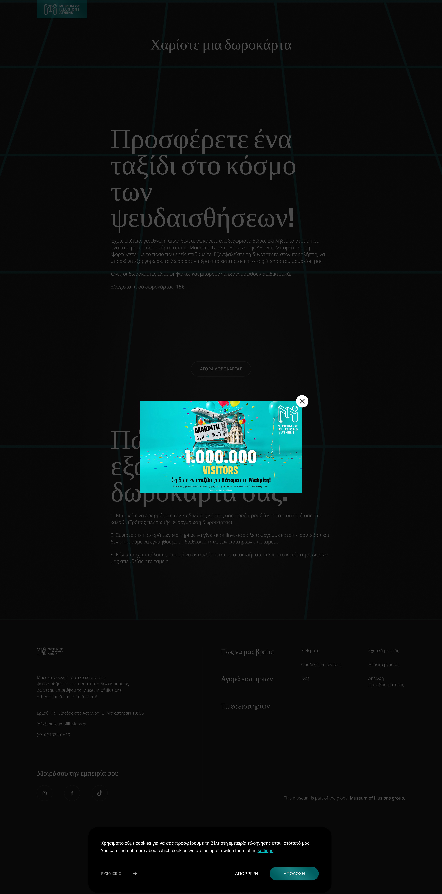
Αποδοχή (294, 873)
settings (265, 850)
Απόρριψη (246, 873)
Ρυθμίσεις (111, 873)
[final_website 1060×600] (221, 447)
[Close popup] (302, 401)
